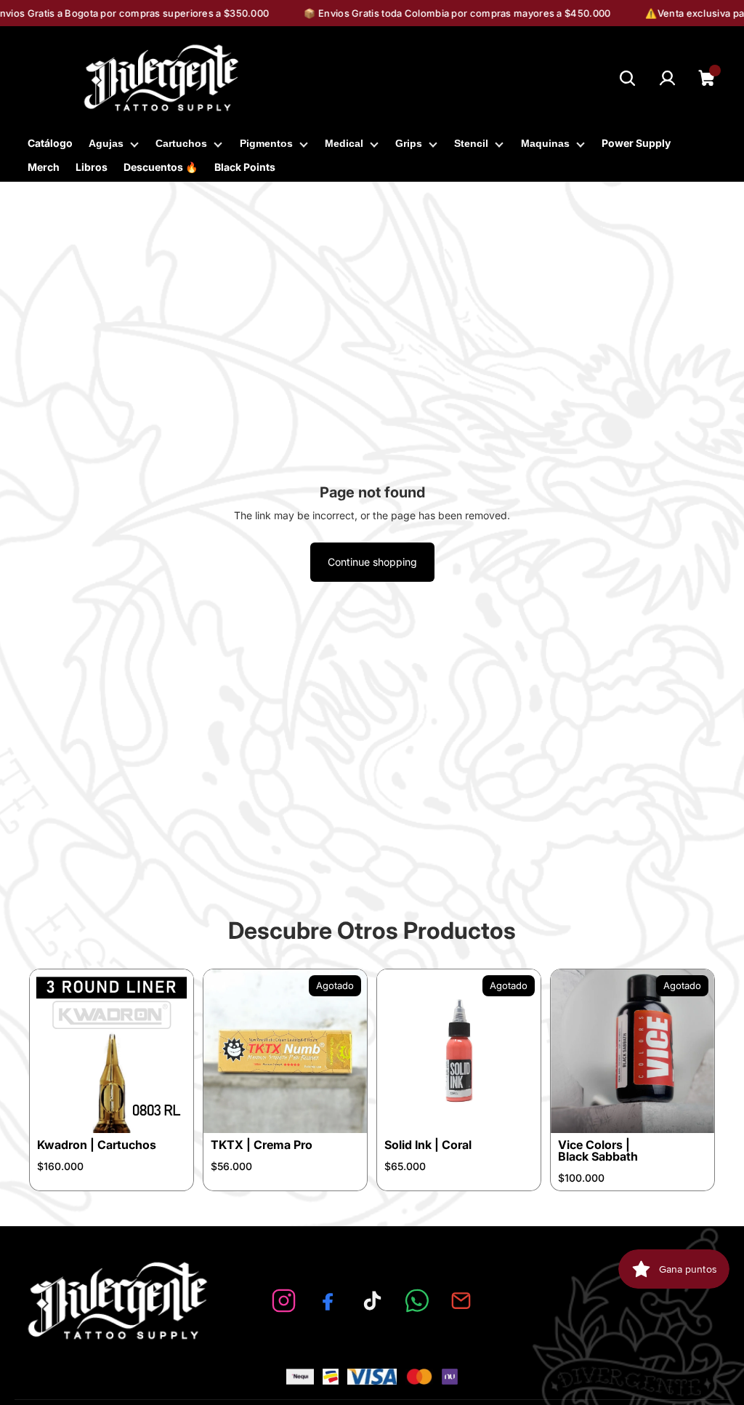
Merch (44, 167)
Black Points (244, 167)
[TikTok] (372, 1300)
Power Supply (636, 143)
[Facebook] (328, 1300)
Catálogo (50, 143)
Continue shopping (372, 562)
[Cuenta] (667, 78)
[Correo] (461, 1300)
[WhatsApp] (416, 1300)
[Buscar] (627, 78)
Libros (92, 167)
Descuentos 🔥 (161, 167)
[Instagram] (283, 1300)
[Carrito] (707, 78)
